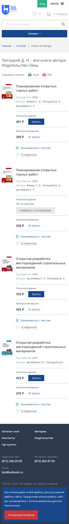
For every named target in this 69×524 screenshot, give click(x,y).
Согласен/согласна (21, 515)
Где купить (9, 444)
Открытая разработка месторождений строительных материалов (41, 263)
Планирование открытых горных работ (36, 88)
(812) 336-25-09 (12, 461)
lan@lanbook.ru (12, 472)
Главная (7, 46)
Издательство (43, 438)
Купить (36, 121)
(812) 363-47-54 (44, 461)
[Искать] (63, 24)
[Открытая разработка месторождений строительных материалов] (7, 264)
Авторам (40, 431)
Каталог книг (11, 431)
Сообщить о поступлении (35, 210)
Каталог (21, 46)
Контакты (8, 438)
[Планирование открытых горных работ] (7, 91)
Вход (42, 3)
